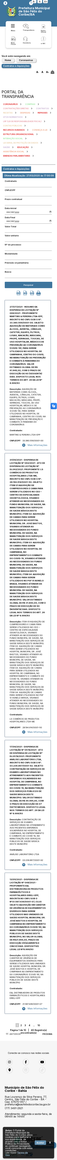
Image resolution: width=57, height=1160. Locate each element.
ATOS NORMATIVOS (13, 117)
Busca (8, 271)
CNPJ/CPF (10, 190)
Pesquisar (28, 285)
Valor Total (10, 226)
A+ (46, 1)
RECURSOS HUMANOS (14, 130)
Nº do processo (13, 244)
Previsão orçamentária (16, 262)
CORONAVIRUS (10, 104)
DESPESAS (25, 112)
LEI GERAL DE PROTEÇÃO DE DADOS (20, 142)
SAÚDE (6, 147)
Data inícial (10, 208)
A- (34, 1)
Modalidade (11, 253)
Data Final (10, 217)
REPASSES (43, 112)
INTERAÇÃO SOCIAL (13, 138)
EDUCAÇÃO (23, 147)
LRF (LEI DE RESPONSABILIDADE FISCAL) (22, 121)
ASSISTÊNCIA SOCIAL (13, 151)
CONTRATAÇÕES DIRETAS (16, 108)
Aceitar (40, 1142)
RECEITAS (8, 112)
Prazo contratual (13, 199)
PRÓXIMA (47, 1034)
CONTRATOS (42, 108)
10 (39, 1025)
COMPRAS (30, 104)
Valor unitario (12, 235)
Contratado (11, 181)
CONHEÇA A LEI (39, 130)
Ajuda (31, 3)
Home (8, 60)
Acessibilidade (5, 3)
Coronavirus (26, 60)
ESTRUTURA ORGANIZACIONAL (18, 134)
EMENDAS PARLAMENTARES (16, 155)
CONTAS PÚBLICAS (12, 125)
